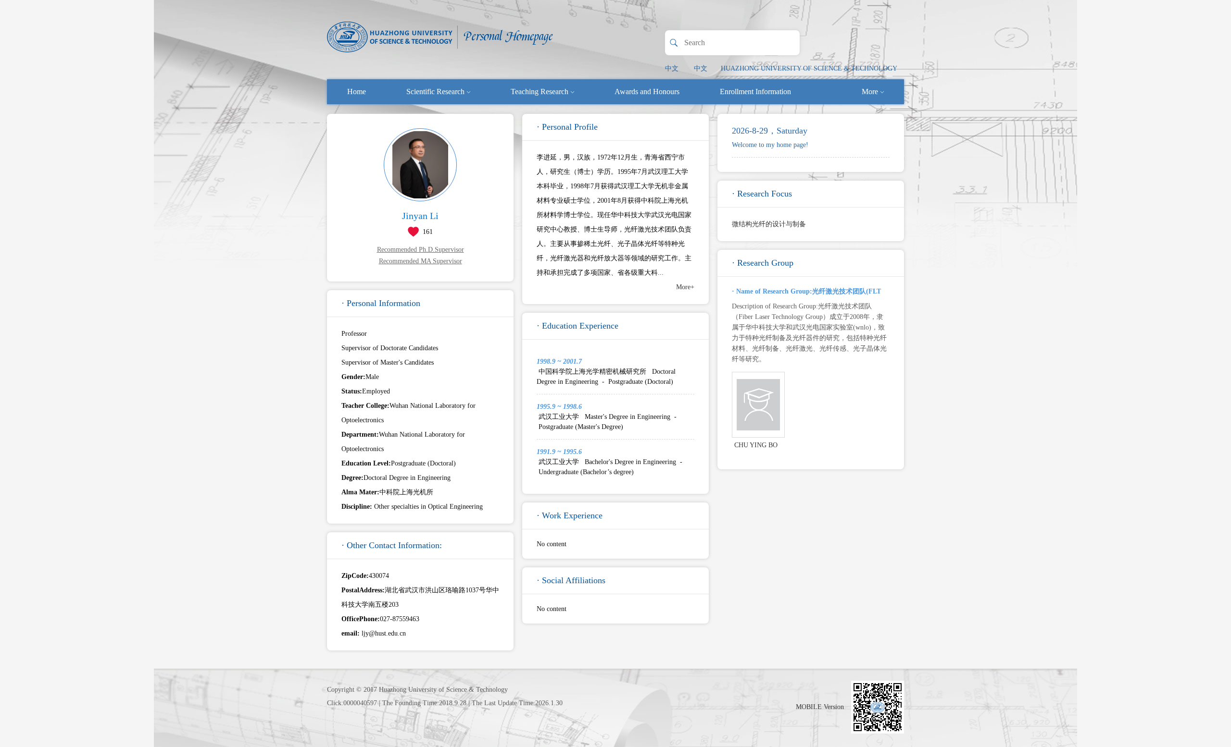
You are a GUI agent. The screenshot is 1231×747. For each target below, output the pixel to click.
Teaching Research (539, 91)
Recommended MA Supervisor (420, 261)
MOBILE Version (820, 706)
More (870, 91)
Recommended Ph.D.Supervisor (420, 249)
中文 (671, 68)
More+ (685, 287)
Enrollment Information (755, 91)
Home (356, 91)
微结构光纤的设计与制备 (769, 224)
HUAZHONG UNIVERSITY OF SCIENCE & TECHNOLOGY (809, 68)
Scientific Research (435, 91)
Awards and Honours (647, 91)
